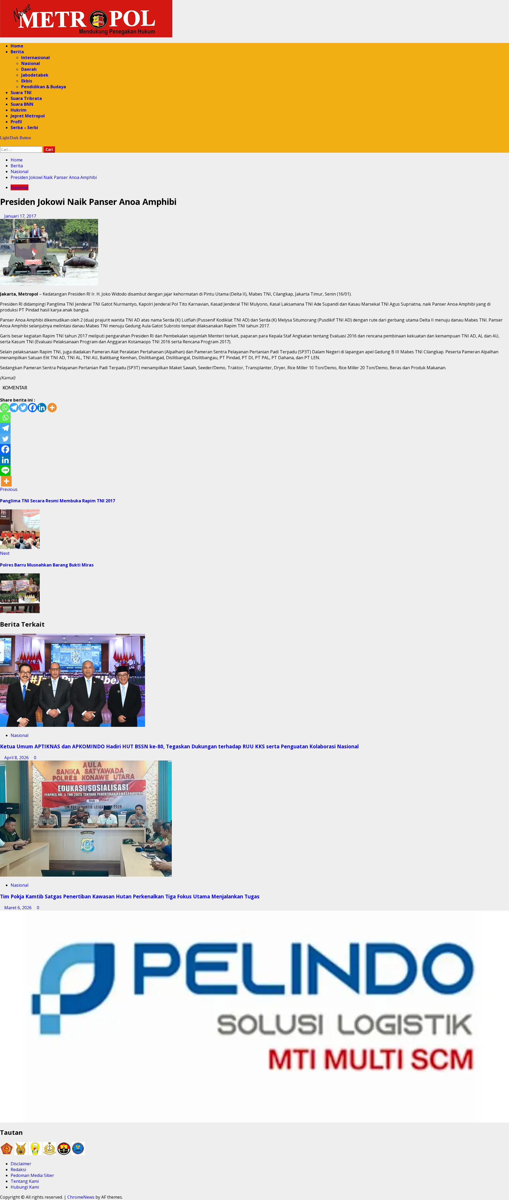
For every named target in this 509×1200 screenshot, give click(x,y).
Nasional (30, 63)
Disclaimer (21, 1164)
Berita (17, 52)
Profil (16, 122)
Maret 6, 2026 (18, 908)
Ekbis (26, 81)
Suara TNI (21, 92)
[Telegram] (14, 407)
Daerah (29, 69)
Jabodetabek (35, 75)
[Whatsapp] (4, 407)
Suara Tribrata (26, 98)
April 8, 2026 (17, 758)
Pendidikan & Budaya (43, 87)
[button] (1, 143)
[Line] (5, 470)
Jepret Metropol (28, 116)
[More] (52, 407)
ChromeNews (80, 1197)
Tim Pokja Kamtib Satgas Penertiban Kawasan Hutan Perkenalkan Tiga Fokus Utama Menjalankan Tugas (130, 896)
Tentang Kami (25, 1181)
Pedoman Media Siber (32, 1175)
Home (17, 46)
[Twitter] (23, 407)
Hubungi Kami (25, 1187)
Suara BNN (22, 104)
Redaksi (18, 1169)
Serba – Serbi (24, 127)
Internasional (35, 57)
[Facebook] (32, 407)
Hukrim (19, 110)
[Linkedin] (41, 407)
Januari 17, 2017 (20, 216)
